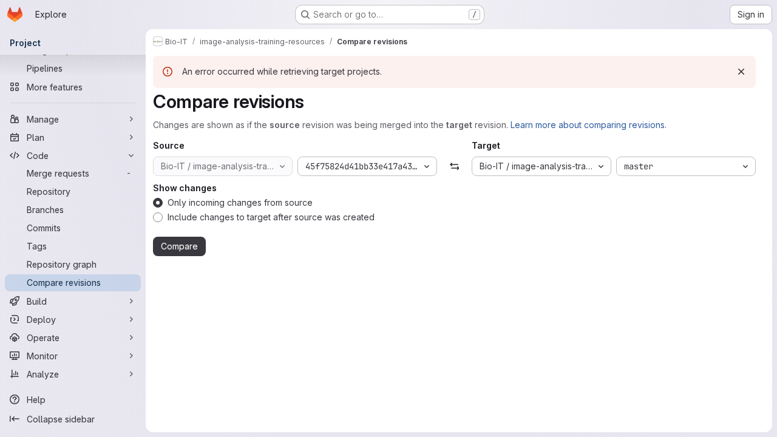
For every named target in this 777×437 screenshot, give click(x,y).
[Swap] (454, 166)
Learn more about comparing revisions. (589, 125)
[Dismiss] (741, 71)
